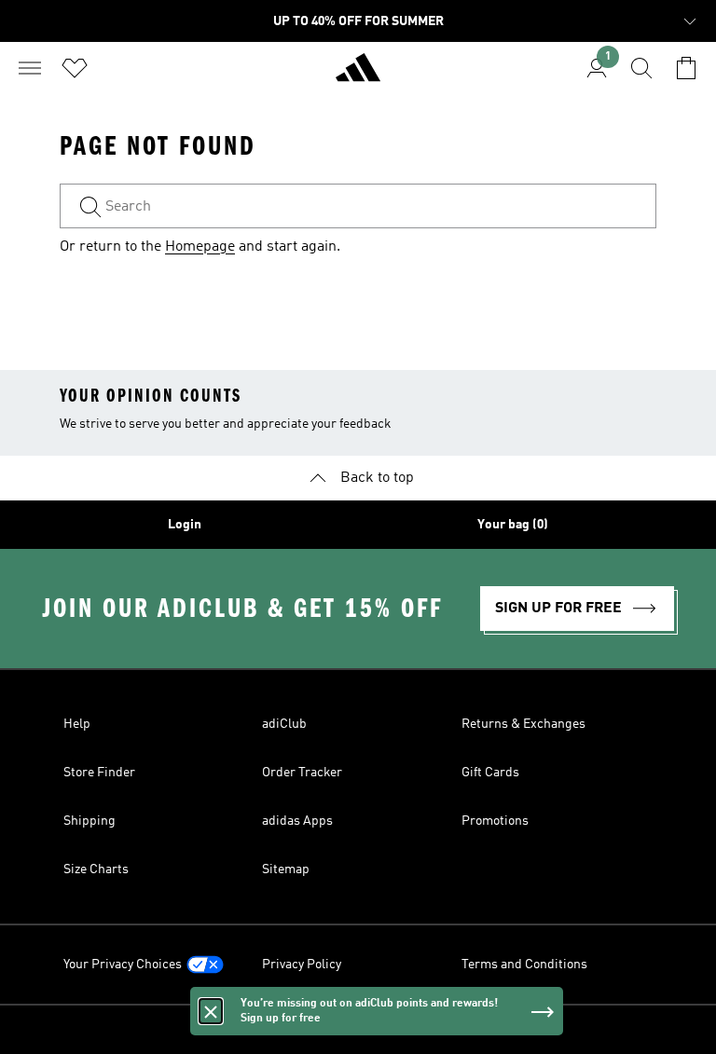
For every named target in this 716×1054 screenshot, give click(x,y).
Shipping (89, 821)
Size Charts (96, 869)
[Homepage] (358, 75)
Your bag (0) (512, 524)
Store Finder (99, 772)
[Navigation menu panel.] (29, 68)
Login (184, 524)
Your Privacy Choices (122, 964)
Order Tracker (302, 772)
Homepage (200, 247)
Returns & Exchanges (523, 724)
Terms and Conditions (524, 964)
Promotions (495, 821)
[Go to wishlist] (74, 68)
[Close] (211, 1011)
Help (76, 724)
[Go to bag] (686, 68)
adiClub (284, 724)
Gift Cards (490, 772)
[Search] (641, 68)
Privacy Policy (301, 964)
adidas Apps (297, 821)
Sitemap (286, 869)
